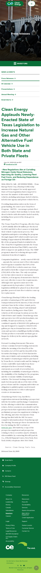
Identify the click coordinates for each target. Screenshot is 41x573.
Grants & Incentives (28, 510)
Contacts (6, 471)
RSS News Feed (8, 476)
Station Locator (27, 525)
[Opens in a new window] (17, 565)
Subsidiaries (10, 510)
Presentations (7, 89)
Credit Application (28, 517)
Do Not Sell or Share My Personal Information (17, 562)
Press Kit (25, 502)
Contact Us (25, 531)
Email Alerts (6, 100)
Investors (9, 513)
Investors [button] (22, 63)
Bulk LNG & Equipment (25, 514)
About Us (9, 499)
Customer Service (28, 528)
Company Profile (9, 466)
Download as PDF (11, 164)
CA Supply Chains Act (11, 537)
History (8, 504)
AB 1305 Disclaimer (12, 534)
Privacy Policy (10, 525)
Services (25, 507)
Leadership (9, 502)
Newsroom (25, 499)
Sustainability (26, 504)
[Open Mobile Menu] (31, 3)
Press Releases (7, 78)
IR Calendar (6, 84)
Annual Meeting (7, 94)
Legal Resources (11, 531)
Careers (8, 516)
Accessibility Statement (11, 487)
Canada (8, 507)
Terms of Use (10, 528)
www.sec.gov (6, 428)
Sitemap (6, 482)
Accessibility (10, 541)
